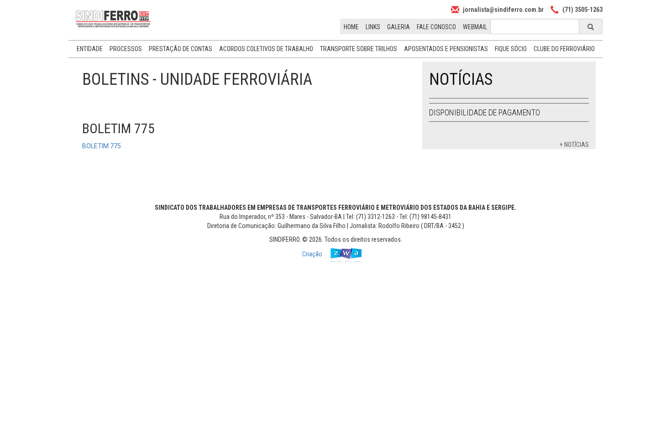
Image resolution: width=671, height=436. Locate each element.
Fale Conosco (436, 27)
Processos (126, 48)
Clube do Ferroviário (564, 48)
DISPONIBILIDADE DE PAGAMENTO (484, 112)
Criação (313, 254)
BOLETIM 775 (101, 146)
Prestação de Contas (180, 48)
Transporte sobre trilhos (358, 48)
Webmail (475, 27)
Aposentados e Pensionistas (446, 48)
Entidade (90, 48)
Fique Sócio (511, 48)
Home (351, 27)
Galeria (398, 27)
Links (373, 27)
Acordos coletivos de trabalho (266, 48)
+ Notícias (574, 144)
